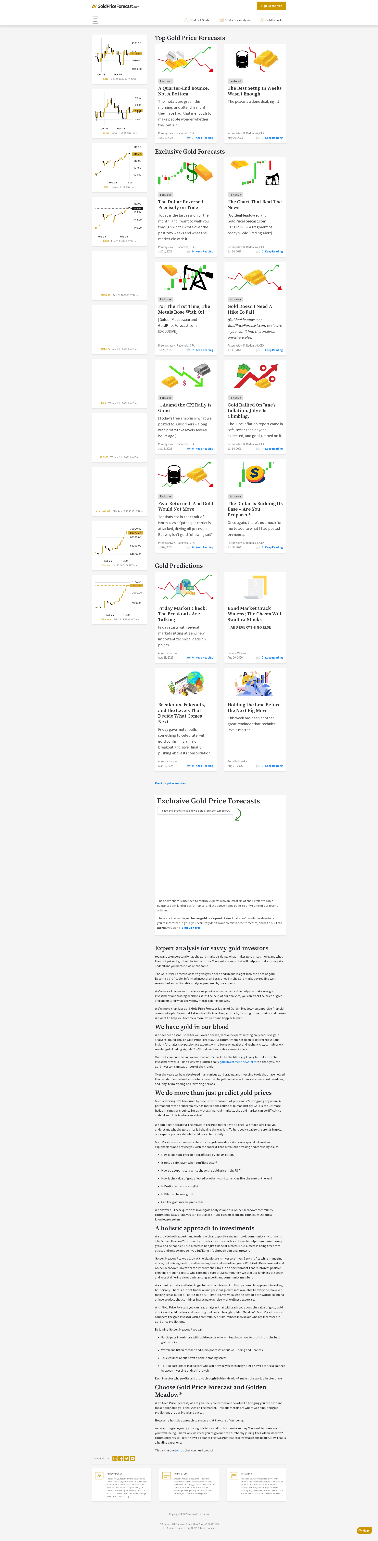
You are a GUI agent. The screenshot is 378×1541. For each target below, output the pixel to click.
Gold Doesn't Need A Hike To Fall (250, 309)
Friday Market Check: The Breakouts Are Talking (182, 614)
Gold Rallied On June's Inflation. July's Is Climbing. (252, 411)
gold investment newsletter (239, 1062)
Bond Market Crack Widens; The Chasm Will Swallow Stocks (254, 614)
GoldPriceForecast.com (247, 221)
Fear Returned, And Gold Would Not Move (185, 506)
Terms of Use (180, 1473)
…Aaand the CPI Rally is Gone (184, 408)
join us (179, 1450)
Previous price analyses (170, 783)
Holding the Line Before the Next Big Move (254, 708)
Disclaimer (246, 1473)
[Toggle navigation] (95, 20)
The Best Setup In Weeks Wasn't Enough (255, 91)
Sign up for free (271, 6)
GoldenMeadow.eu (244, 215)
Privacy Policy (114, 1473)
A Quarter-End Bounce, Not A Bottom (183, 91)
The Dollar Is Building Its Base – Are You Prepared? (255, 509)
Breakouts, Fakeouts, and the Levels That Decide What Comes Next (181, 713)
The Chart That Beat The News (255, 205)
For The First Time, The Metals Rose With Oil (184, 309)
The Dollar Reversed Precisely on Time (180, 205)
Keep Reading (204, 138)
